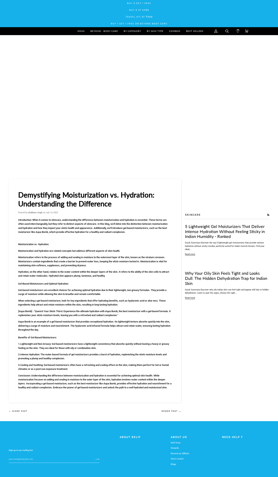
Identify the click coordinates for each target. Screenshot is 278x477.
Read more (190, 254)
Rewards (175, 448)
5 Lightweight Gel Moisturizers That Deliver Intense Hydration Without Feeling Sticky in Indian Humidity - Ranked (225, 231)
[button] (132, 31)
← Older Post (18, 411)
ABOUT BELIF (130, 437)
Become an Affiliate (180, 453)
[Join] (94, 459)
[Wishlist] (237, 31)
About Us (179, 437)
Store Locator (177, 459)
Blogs (173, 464)
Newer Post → (171, 411)
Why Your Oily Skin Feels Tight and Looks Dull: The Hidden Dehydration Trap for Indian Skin (226, 278)
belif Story (175, 443)
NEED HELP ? (232, 437)
